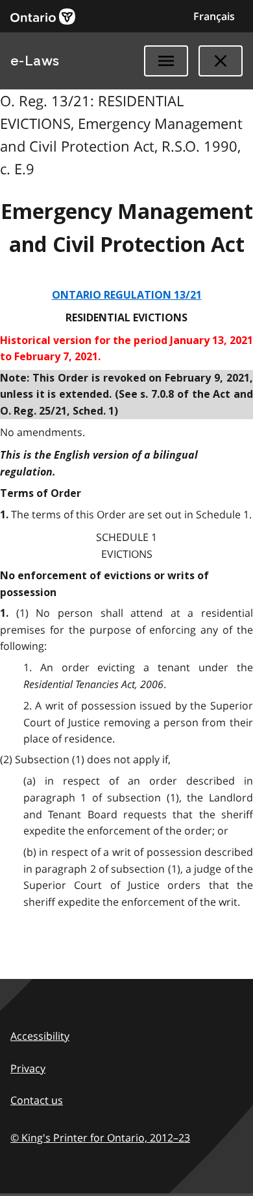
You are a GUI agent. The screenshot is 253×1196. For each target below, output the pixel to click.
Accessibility (39, 1036)
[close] (221, 60)
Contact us (36, 1100)
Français (214, 16)
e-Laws (35, 61)
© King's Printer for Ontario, (100, 1138)
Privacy (27, 1068)
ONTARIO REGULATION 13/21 (127, 295)
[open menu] (166, 60)
